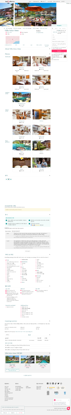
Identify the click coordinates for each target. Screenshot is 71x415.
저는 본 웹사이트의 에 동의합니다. (59, 47)
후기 (24, 45)
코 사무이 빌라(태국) (19, 387)
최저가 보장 (55, 32)
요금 (31, 45)
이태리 (27, 386)
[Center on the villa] (11, 179)
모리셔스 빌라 (18, 390)
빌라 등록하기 (7, 391)
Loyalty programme (9, 398)
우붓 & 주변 (9, 32)
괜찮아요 (12, 412)
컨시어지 (6, 395)
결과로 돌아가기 (36, 1)
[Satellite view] (6, 179)
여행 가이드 (38, 389)
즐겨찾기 (44, 1)
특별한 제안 (38, 387)
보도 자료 (6, 390)
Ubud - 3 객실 (27, 365)
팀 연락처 (6, 396)
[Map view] (8, 179)
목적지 (30, 1)
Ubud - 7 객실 (12, 365)
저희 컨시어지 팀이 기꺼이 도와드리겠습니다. (24, 331)
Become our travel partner (9, 400)
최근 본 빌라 (50, 1)
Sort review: (8, 231)
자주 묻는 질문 (7, 389)
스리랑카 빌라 (18, 389)
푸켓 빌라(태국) (18, 386)
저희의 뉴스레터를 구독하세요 (57, 48)
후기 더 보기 (27, 251)
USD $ (7, 334)
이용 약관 (60, 47)
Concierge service (46, 45)
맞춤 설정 (5, 412)
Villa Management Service (9, 393)
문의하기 (63, 1)
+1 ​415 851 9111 (57, 1)
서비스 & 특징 (39, 45)
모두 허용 (20, 412)
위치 (16, 45)
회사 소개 (6, 386)
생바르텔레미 (28, 387)
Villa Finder (38, 386)
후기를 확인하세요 (39, 32)
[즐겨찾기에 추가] (35, 14)
